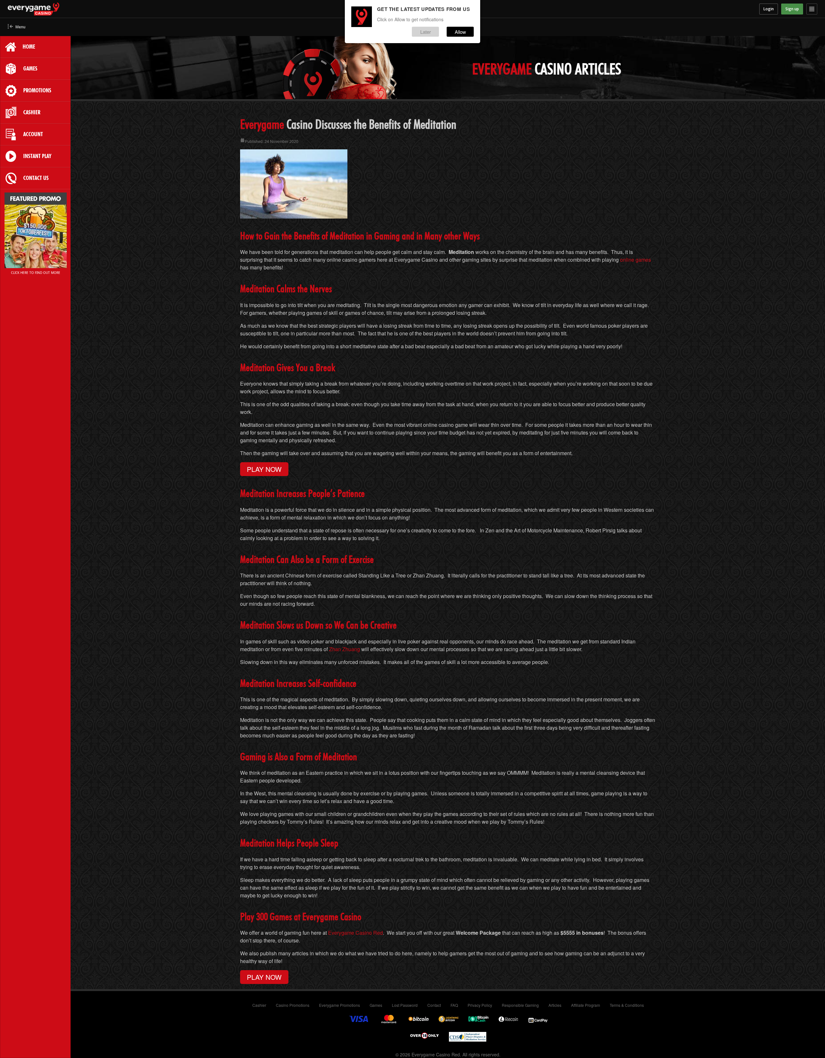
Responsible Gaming (520, 1005)
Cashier (259, 1005)
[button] (16, 27)
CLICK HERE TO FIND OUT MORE (35, 272)
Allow (460, 31)
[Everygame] (109, 9)
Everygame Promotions (339, 1005)
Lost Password (405, 1005)
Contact (434, 1005)
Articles (554, 1005)
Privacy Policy (480, 1005)
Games (376, 1005)
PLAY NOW (264, 469)
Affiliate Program (585, 1005)
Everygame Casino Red (355, 932)
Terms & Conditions (627, 1005)
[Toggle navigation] (811, 9)
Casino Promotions (292, 1005)
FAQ (454, 1005)
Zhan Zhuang (344, 649)
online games (635, 259)
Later (425, 31)
